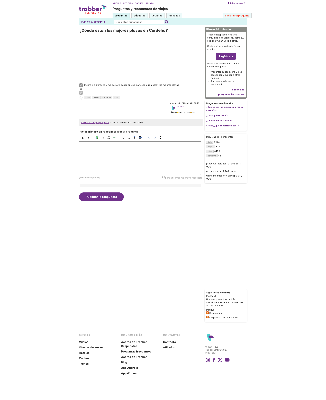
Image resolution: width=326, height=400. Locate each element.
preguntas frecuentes (231, 94)
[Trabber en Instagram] (208, 361)
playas (96, 97)
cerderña (106, 97)
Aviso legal (210, 353)
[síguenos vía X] (220, 361)
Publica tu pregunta (93, 21)
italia (87, 97)
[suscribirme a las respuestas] (207, 312)
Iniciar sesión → (236, 3)
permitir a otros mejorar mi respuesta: (184, 177)
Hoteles (128, 3)
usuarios (157, 15)
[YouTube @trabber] (226, 361)
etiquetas (140, 15)
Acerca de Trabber (134, 357)
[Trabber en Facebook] (214, 361)
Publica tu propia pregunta (95, 122)
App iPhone (129, 373)
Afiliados (169, 347)
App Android (129, 367)
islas (116, 97)
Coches (139, 3)
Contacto (169, 342)
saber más (238, 89)
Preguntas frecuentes (136, 351)
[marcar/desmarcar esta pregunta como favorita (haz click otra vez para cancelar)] (81, 98)
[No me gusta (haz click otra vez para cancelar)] (81, 93)
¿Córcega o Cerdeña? (218, 115)
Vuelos (117, 3)
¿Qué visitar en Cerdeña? (219, 120)
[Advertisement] (141, 58)
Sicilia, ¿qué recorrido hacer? (222, 125)
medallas (174, 15)
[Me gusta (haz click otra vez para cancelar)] (81, 85)
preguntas (121, 15)
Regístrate (226, 56)
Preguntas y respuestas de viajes (140, 9)
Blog (124, 362)
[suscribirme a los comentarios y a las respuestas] (207, 317)
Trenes (150, 3)
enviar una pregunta (237, 15)
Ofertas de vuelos (91, 347)
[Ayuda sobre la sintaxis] (161, 137)
